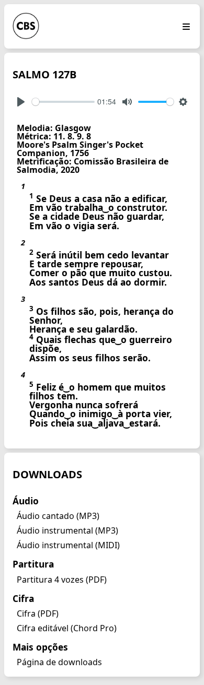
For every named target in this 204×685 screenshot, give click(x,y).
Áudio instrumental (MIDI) (68, 545)
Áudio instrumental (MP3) (67, 530)
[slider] (63, 102)
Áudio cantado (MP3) (58, 516)
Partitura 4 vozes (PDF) (62, 579)
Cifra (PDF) (38, 613)
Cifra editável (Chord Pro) (67, 628)
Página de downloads (59, 662)
